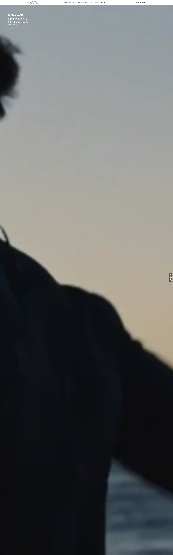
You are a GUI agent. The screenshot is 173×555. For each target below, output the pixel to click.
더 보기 (11, 28)
